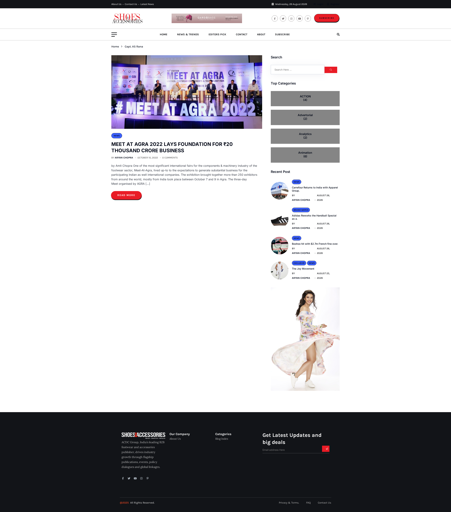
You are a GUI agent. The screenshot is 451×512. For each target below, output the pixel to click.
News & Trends (188, 34)
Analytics (305, 135)
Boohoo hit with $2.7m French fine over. (315, 243)
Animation (305, 154)
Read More (126, 195)
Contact (241, 34)
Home (163, 34)
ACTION (305, 98)
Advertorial (305, 117)
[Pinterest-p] (147, 478)
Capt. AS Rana (134, 46)
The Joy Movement (303, 268)
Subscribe (326, 18)
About (261, 34)
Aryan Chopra (124, 157)
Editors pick (217, 34)
